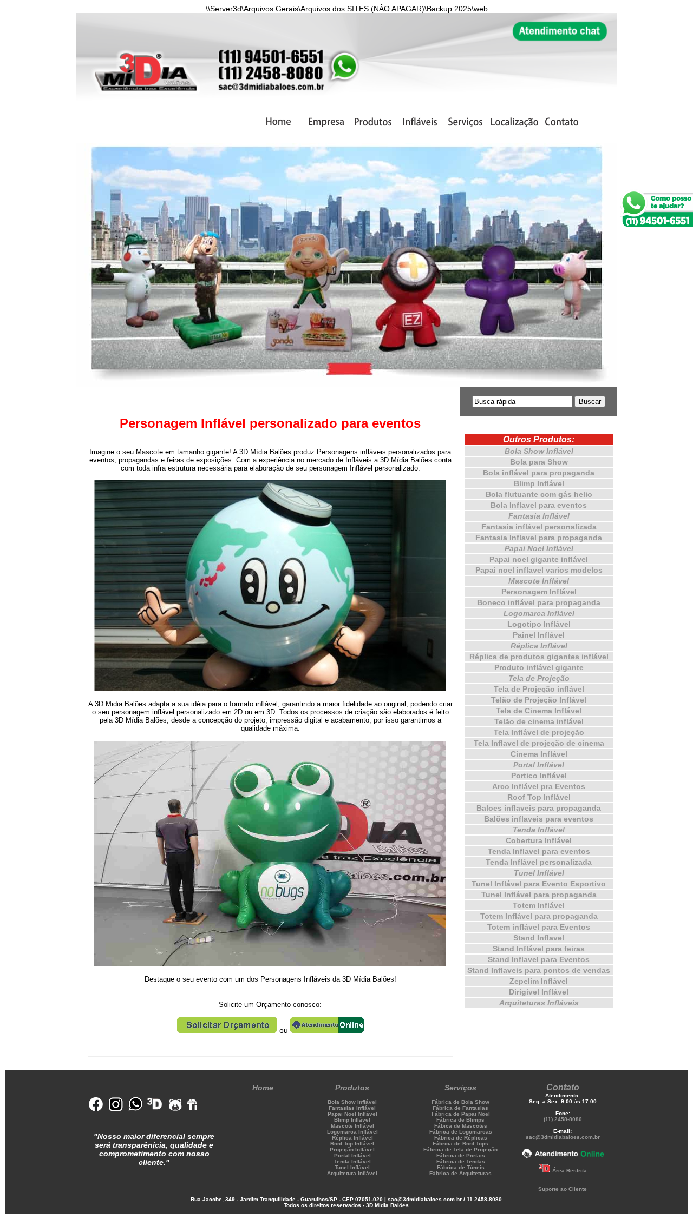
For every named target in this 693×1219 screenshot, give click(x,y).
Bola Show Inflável (539, 451)
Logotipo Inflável (539, 624)
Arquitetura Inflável (352, 1173)
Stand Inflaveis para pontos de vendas (538, 970)
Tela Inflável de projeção (539, 732)
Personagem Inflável (539, 591)
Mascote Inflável (538, 581)
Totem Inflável (539, 905)
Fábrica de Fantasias (460, 1108)
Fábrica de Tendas (460, 1161)
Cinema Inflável (539, 754)
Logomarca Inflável (539, 613)
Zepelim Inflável (538, 981)
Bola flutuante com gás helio (539, 494)
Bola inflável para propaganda (538, 472)
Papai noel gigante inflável (538, 559)
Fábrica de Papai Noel (461, 1114)
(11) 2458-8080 (563, 1119)
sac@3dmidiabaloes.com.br (563, 1137)
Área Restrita (569, 1171)
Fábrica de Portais (460, 1155)
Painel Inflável (539, 635)
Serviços (460, 1087)
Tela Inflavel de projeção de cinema (539, 743)
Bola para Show (539, 462)
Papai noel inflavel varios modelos (539, 570)
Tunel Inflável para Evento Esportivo (539, 883)
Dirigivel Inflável (538, 992)
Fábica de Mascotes (460, 1126)
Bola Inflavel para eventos (539, 505)
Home (262, 1087)
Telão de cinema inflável (539, 721)
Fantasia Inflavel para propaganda (538, 537)
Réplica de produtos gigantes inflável (539, 656)
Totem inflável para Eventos (538, 927)
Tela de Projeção (539, 678)
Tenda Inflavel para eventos (539, 851)
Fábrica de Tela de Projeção (460, 1149)
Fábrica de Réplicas (460, 1138)
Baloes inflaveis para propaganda (538, 808)
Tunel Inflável (539, 873)
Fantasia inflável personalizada (539, 526)
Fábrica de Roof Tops (460, 1144)
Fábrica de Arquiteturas (460, 1173)
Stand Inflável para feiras (539, 948)
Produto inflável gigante (539, 667)
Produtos (352, 1087)
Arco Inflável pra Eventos (538, 786)
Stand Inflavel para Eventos (539, 959)
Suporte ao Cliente (562, 1189)
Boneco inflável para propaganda (538, 602)
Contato (562, 1087)
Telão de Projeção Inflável (538, 699)
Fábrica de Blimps (460, 1120)
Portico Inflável (539, 775)
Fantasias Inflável (352, 1108)
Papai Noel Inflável (539, 548)
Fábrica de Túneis (461, 1167)
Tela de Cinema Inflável (538, 710)
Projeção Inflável (352, 1149)
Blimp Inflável (539, 483)
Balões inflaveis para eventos (538, 818)
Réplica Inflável (539, 645)
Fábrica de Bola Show (460, 1102)
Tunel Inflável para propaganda (539, 894)
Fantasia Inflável (539, 516)
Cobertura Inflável (539, 840)
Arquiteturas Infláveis (539, 1002)
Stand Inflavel (538, 937)
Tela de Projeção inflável (539, 689)
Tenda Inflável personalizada (539, 862)
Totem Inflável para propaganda (539, 916)
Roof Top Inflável (539, 797)
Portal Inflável (538, 764)
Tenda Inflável (539, 829)
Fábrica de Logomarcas (460, 1132)
